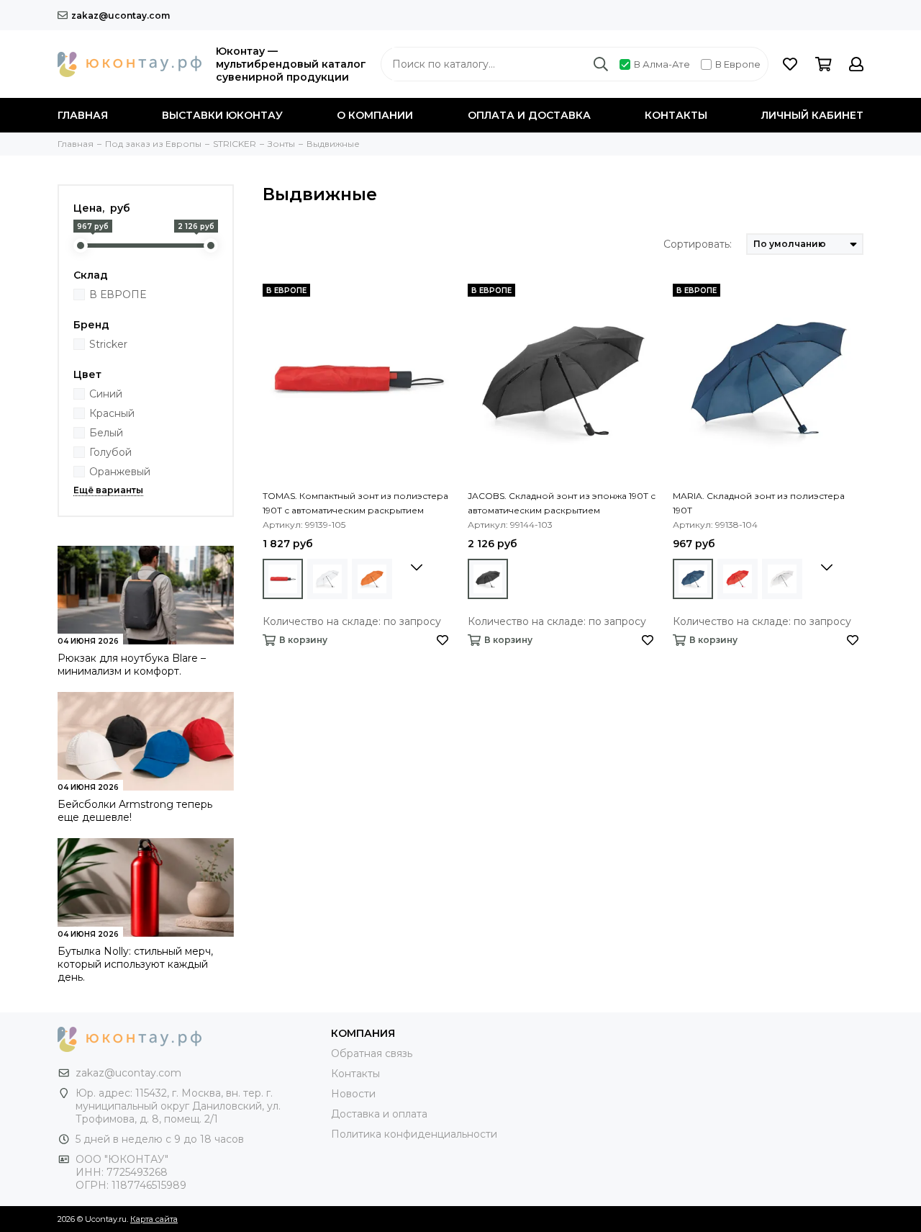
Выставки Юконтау (222, 115)
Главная (83, 115)
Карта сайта (154, 1219)
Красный (112, 413)
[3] (283, 579)
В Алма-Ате (662, 64)
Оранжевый (119, 471)
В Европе (738, 64)
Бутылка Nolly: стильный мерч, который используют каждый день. (135, 964)
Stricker (108, 344)
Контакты (676, 115)
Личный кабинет (812, 115)
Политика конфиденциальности (414, 1134)
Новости (353, 1093)
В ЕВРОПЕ (117, 294)
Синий (105, 393)
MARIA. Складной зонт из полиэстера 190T (759, 503)
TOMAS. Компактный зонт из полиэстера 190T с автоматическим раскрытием (355, 503)
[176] (488, 579)
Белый (106, 432)
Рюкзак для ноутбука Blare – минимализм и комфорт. (132, 665)
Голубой (110, 452)
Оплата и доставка (529, 115)
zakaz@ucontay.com (120, 15)
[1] (693, 579)
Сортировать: (697, 244)
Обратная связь (371, 1053)
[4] (327, 579)
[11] (372, 579)
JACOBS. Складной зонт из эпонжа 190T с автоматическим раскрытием (561, 503)
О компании (375, 115)
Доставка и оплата (379, 1113)
